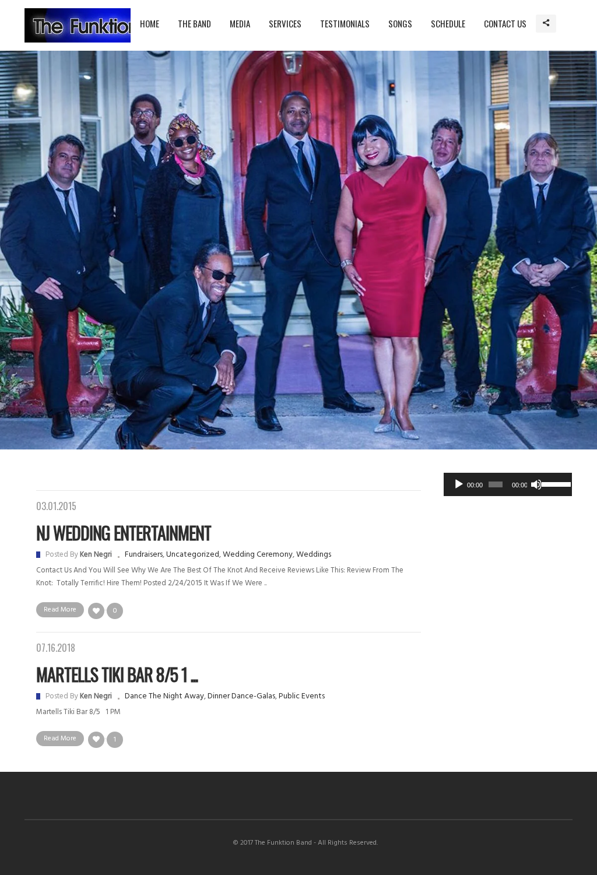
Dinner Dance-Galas (241, 696)
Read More (60, 610)
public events (302, 696)
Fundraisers (144, 554)
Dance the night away (164, 696)
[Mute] (536, 484)
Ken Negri (96, 555)
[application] (508, 484)
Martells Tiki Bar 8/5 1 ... (117, 674)
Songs (400, 23)
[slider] (554, 483)
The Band (194, 23)
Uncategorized (192, 554)
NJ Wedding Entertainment (123, 532)
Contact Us (505, 23)
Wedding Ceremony (258, 554)
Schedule (448, 23)
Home (149, 23)
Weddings (313, 554)
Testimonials (345, 23)
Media (240, 23)
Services (285, 23)
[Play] (459, 484)
